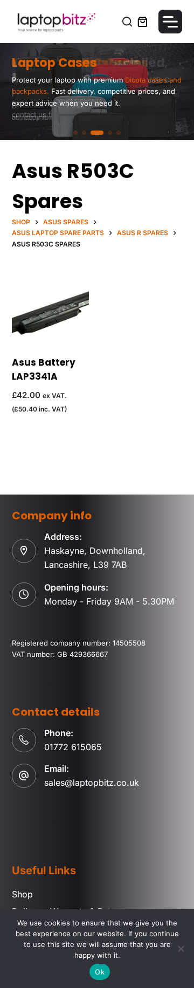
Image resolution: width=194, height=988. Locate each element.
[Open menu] (170, 21)
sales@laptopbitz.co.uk (91, 782)
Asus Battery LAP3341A (43, 369)
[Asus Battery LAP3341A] (50, 314)
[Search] (127, 21)
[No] (180, 948)
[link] (97, 91)
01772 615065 (73, 747)
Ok (100, 972)
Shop (22, 894)
